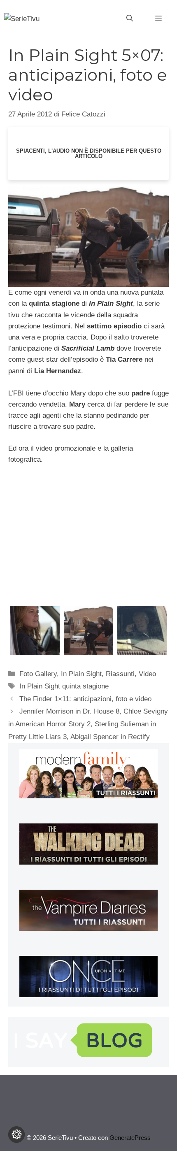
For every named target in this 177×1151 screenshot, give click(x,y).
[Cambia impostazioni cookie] (16, 1134)
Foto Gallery (38, 674)
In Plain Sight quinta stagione (64, 686)
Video (147, 674)
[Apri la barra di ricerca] (129, 18)
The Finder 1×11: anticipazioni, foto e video (85, 699)
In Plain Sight (81, 674)
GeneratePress (130, 1137)
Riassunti (120, 674)
